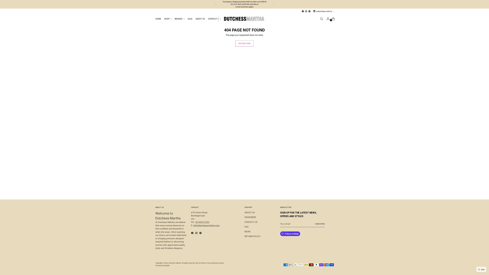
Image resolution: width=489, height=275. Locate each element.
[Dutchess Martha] (244, 18)
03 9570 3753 (202, 222)
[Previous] (216, 4)
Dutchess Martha (174, 263)
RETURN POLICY (252, 236)
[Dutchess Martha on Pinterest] (309, 11)
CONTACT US (250, 222)
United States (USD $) (324, 11)
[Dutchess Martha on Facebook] (303, 11)
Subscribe (320, 224)
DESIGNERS (250, 217)
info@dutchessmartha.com (206, 225)
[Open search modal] (321, 18)
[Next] (273, 4)
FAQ (246, 226)
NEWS (247, 231)
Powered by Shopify (162, 265)
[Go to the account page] (326, 18)
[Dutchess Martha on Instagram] (306, 11)
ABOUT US (249, 212)
